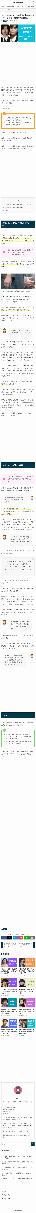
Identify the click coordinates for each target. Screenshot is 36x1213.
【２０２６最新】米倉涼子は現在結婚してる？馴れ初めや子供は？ (17, 1157)
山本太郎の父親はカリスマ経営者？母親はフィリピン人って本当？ (17, 1168)
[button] (4, 937)
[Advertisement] (18, 62)
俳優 (5, 21)
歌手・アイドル (8, 1195)
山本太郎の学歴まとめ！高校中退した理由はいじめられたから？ (17, 1174)
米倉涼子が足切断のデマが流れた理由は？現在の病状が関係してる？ (17, 1162)
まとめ (8, 210)
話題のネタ (7, 1199)
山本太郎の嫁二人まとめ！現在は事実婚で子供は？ (17, 1179)
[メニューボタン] (2, 2)
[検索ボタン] (33, 2)
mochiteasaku (18, 2)
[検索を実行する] (33, 1144)
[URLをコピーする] (32, 937)
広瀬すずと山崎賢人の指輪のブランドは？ (19, 204)
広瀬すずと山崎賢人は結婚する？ (16, 207)
